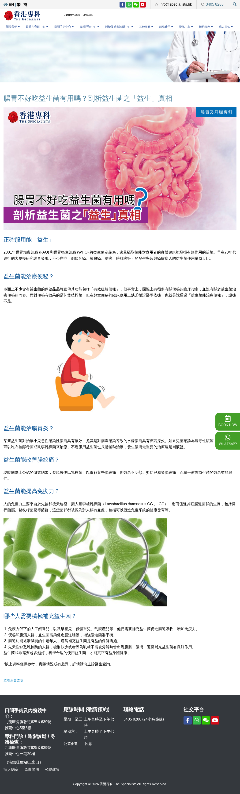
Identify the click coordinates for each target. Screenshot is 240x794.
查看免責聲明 (13, 680)
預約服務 (204, 26)
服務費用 (164, 26)
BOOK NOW (227, 425)
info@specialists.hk (176, 4)
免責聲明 (31, 769)
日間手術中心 (62, 26)
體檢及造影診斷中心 (118, 26)
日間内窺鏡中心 (35, 26)
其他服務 (144, 26)
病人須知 (224, 26)
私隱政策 (52, 769)
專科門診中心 (88, 26)
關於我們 (11, 26)
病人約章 (11, 769)
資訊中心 (184, 26)
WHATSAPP (228, 444)
